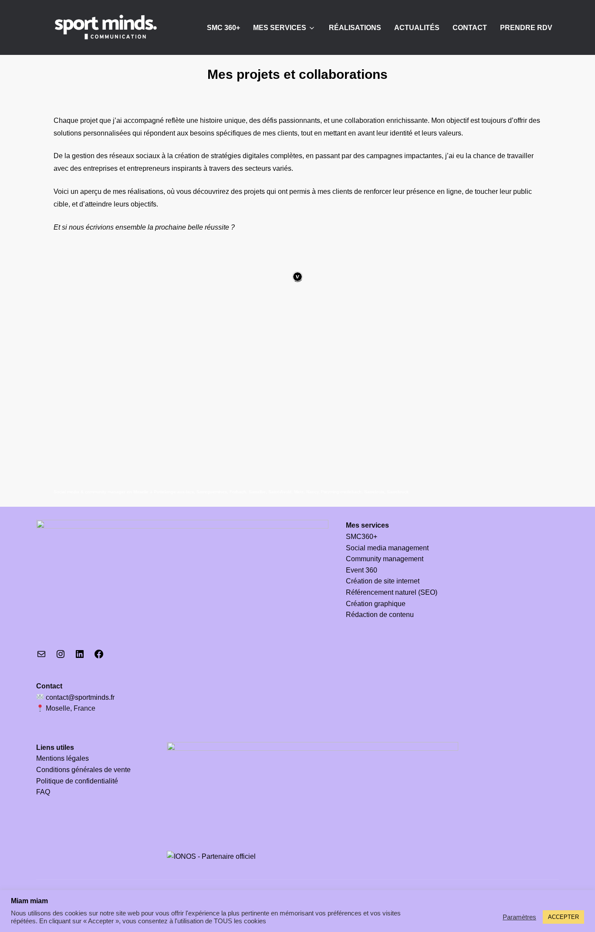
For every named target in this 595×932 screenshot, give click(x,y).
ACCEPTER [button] (563, 917)
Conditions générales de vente (83, 769)
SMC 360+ (223, 27)
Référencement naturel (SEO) (391, 592)
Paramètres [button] (519, 917)
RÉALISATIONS (355, 27)
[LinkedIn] (79, 657)
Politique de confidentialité (77, 781)
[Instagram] (60, 657)
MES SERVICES (279, 27)
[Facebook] (99, 657)
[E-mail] (41, 657)
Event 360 (361, 570)
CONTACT (470, 27)
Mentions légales (62, 758)
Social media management (387, 548)
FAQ (43, 792)
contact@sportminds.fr (79, 697)
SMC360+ (361, 536)
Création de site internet (382, 581)
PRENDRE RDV (526, 27)
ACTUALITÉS (416, 27)
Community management (384, 559)
